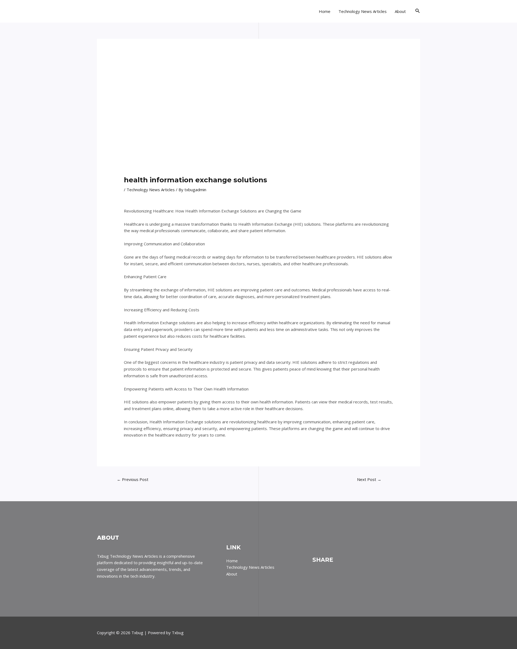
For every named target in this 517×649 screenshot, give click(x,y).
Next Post (369, 479)
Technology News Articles (362, 11)
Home (324, 11)
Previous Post (132, 479)
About (400, 11)
